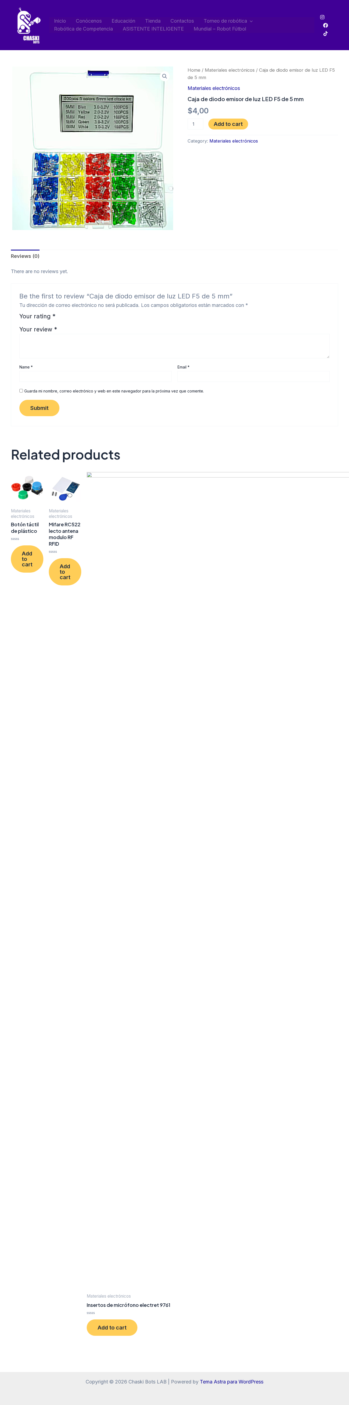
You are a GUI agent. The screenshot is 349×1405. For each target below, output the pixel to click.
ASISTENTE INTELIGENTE (153, 29)
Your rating (37, 316)
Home (194, 70)
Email (183, 367)
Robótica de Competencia (83, 29)
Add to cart (228, 124)
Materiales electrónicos (230, 70)
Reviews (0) (25, 256)
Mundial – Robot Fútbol (220, 29)
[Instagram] (322, 17)
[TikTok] (325, 33)
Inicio (60, 21)
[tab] (25, 256)
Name (26, 367)
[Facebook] (325, 25)
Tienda (153, 21)
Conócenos (89, 21)
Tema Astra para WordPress (231, 1382)
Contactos (182, 21)
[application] (250, 21)
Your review (38, 329)
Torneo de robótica (225, 21)
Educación (123, 21)
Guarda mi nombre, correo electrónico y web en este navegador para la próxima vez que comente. (114, 391)
